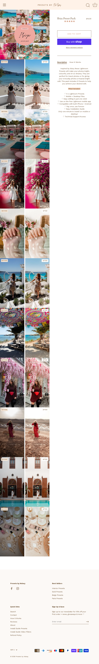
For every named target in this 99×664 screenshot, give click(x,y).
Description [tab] (62, 62)
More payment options (74, 47)
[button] (69, 21)
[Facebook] (11, 588)
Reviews (13, 622)
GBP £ (12, 650)
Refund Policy (16, 635)
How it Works (15, 618)
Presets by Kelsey (22, 656)
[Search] (88, 5)
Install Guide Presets (18, 628)
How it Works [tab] (75, 62)
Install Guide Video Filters (20, 632)
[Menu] (4, 5)
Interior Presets (58, 588)
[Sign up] (87, 621)
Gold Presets (57, 592)
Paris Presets (57, 598)
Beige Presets (57, 595)
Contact (13, 615)
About (12, 625)
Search (13, 612)
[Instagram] (17, 588)
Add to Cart (74, 34)
